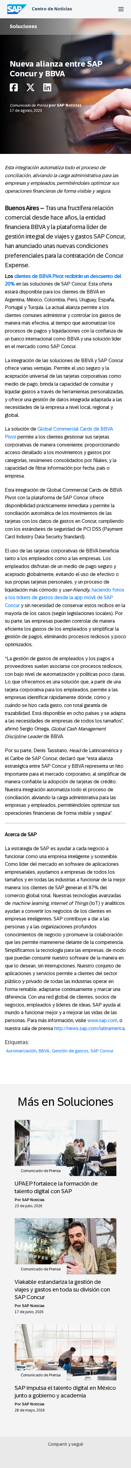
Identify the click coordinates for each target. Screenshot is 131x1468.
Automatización (21, 1050)
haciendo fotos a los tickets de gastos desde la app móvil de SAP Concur (64, 597)
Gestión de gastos (70, 1050)
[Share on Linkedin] (47, 89)
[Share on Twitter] (30, 89)
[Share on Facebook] (14, 89)
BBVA (44, 1050)
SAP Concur (102, 1050)
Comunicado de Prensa (29, 105)
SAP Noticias (69, 105)
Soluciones (23, 26)
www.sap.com (102, 1020)
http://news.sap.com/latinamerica (89, 1028)
